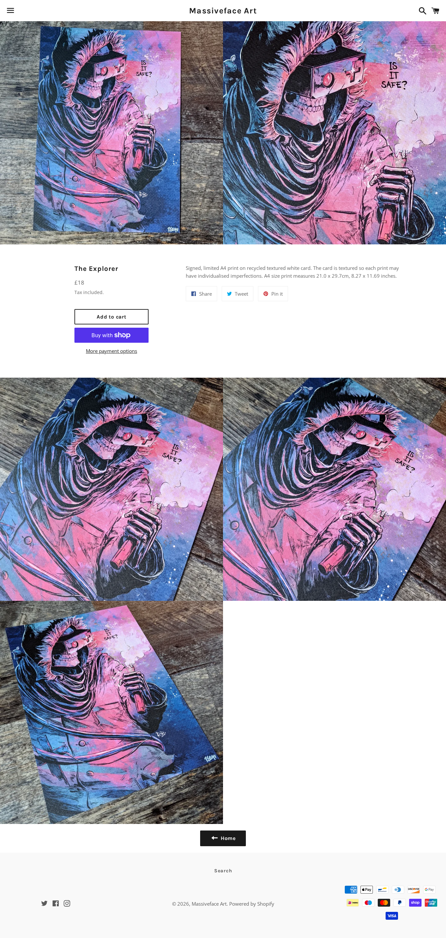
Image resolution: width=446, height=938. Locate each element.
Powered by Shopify (251, 903)
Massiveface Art (223, 10)
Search (223, 871)
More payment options (111, 351)
